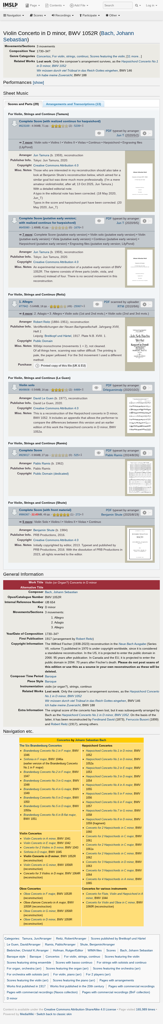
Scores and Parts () (23, 104)
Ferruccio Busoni (137, 719)
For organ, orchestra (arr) (24, 968)
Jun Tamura (41, 155)
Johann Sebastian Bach (90, 740)
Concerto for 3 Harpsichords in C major (110, 870)
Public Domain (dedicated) (51, 473)
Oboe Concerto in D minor (39, 919)
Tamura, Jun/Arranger (37, 938)
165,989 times (145, 1009)
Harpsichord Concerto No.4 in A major (109, 784)
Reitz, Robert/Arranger (71, 938)
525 (76, 455)
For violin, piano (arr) (67, 974)
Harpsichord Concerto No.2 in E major (109, 767)
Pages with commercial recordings (131, 986)
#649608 (24, 389)
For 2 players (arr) (98, 974)
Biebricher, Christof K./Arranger (28, 950)
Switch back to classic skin (54, 1014)
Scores (111, 950)
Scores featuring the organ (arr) (67, 968)
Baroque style (16, 956)
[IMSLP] (11, 5)
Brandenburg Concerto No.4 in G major (47, 789)
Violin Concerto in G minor (40, 864)
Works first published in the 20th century (77, 986)
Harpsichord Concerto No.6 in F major (109, 802)
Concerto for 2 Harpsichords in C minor (110, 827)
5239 (77, 125)
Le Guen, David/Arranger (24, 944)
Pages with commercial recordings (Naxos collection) (42, 992)
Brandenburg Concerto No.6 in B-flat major (50, 814)
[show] (38, 82)
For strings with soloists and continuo (121, 962)
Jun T (120, 135)
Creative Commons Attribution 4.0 (56, 165)
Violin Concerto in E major (40, 843)
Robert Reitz (41, 322)
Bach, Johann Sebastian (61, 592)
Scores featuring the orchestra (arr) (117, 968)
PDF (109, 130)
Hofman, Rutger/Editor (68, 950)
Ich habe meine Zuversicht (54, 75)
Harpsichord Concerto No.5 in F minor (109, 793)
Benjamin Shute (111, 514)
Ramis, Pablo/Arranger (60, 944)
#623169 (24, 125)
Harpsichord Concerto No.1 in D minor (109, 750)
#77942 (23, 306)
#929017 (24, 455)
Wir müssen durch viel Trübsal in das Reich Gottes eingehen (77, 70)
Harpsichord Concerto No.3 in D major (109, 776)
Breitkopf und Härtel (58, 336)
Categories (11, 938)
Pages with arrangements (117, 980)
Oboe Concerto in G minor (40, 911)
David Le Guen (43, 398)
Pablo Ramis (113, 455)
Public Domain (43, 341)
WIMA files (95, 950)
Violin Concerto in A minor (40, 838)
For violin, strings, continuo (70, 56)
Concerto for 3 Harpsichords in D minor (110, 862)
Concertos (44, 56)
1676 (77, 227)
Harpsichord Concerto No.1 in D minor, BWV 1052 (95, 715)
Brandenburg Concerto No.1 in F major (47, 750)
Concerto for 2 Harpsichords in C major (110, 836)
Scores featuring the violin (107, 56)
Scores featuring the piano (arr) (74, 980)
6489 (77, 389)
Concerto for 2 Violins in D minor (43, 847)
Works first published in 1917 (26, 986)
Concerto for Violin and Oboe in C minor (110, 902)
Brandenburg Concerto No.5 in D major (47, 797)
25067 (78, 306)
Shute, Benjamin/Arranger (97, 944)
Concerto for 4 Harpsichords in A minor (110, 879)
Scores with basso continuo (74, 962)
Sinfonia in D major (35, 852)
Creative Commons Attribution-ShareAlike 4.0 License (80, 1009)
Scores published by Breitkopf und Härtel (118, 938)
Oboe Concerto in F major (39, 893)
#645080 (24, 227)
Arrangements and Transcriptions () (73, 104)
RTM (121, 306)
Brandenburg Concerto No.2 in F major (47, 772)
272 (78, 514)
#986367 (24, 514)
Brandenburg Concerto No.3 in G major (47, 780)
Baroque (50, 676)
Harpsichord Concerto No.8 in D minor (109, 819)
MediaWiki (27, 1014)
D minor (12, 998)
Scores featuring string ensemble (29, 962)
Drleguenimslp (112, 389)
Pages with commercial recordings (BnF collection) (116, 992)
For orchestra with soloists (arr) (28, 974)
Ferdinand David (103, 719)
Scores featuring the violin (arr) (27, 980)
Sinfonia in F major (35, 759)
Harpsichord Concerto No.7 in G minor (109, 810)
